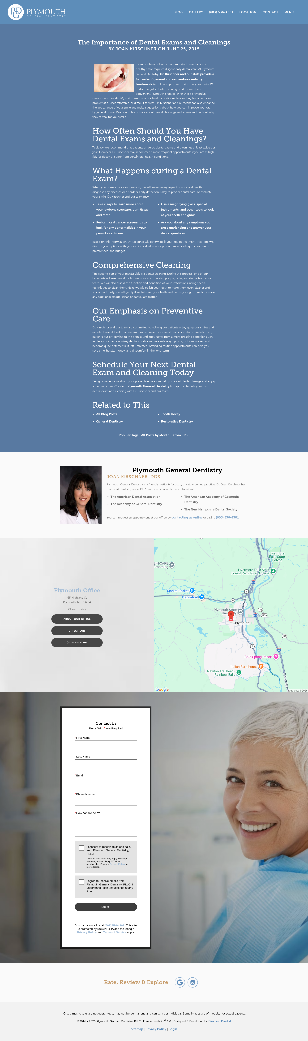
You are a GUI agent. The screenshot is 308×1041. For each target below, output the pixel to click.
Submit (105, 906)
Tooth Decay (170, 414)
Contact (270, 12)
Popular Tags (128, 435)
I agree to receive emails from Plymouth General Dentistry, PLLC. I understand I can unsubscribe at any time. (109, 886)
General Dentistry (109, 421)
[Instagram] (193, 982)
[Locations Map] (231, 615)
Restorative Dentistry (177, 421)
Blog (178, 12)
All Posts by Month (155, 435)
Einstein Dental (219, 1021)
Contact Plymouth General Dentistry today (146, 386)
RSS (186, 435)
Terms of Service (114, 932)
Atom (176, 435)
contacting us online (186, 517)
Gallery (196, 12)
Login (173, 1029)
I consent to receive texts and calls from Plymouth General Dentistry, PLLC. (108, 856)
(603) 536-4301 (227, 517)
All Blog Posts (106, 414)
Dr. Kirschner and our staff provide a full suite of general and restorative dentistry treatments (175, 79)
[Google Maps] (180, 982)
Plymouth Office (77, 590)
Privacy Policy (117, 864)
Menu (289, 12)
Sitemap (137, 1029)
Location (247, 12)
